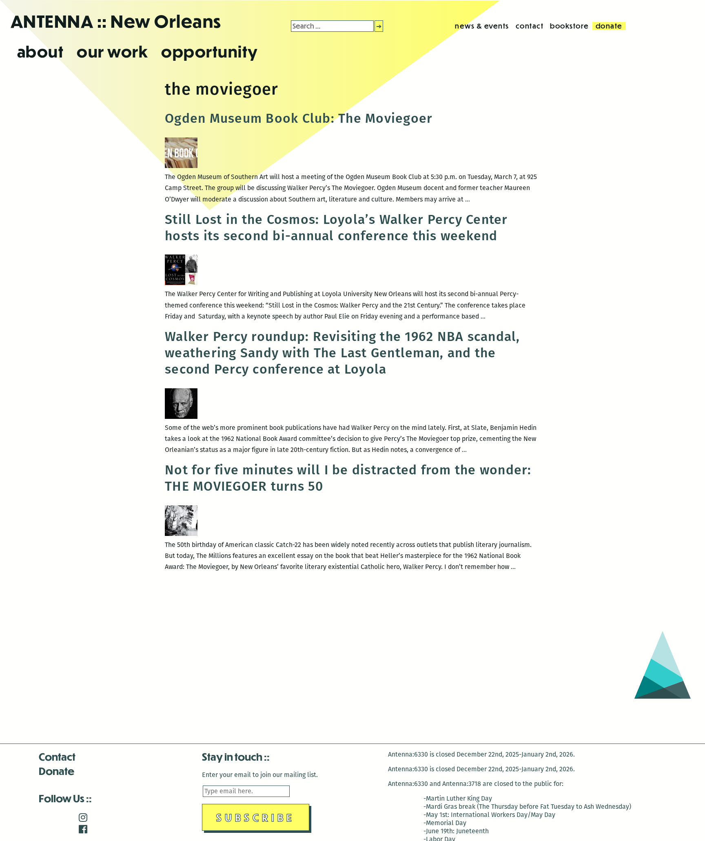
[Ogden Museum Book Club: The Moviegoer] (181, 166)
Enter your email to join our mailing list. (260, 775)
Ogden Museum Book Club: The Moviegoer (298, 118)
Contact (57, 756)
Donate (56, 770)
